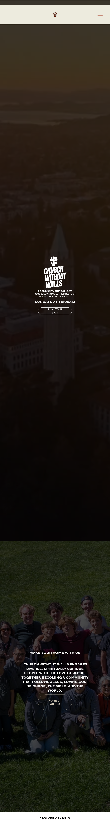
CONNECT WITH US (55, 702)
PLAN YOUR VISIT (55, 311)
